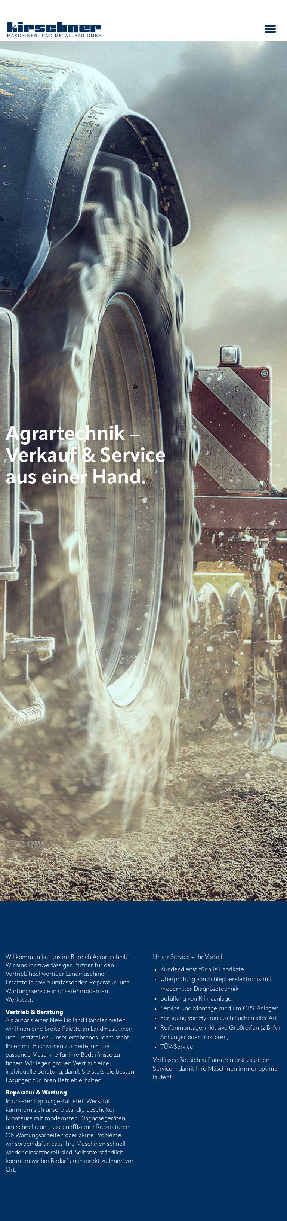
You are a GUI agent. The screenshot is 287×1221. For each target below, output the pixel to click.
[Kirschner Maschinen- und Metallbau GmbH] (54, 29)
